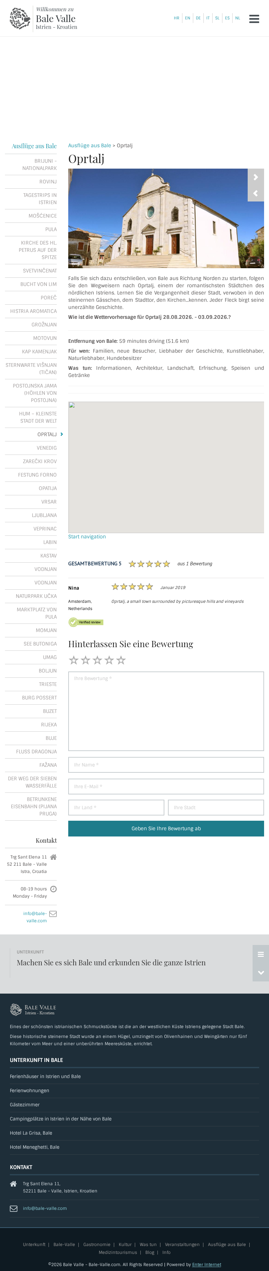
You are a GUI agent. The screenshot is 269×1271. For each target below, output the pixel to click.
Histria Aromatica (33, 311)
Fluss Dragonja (36, 751)
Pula (51, 229)
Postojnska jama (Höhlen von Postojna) (35, 393)
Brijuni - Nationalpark (39, 165)
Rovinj (48, 181)
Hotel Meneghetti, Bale (34, 1147)
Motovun (45, 338)
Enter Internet (206, 1264)
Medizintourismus (118, 1253)
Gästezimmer (25, 1105)
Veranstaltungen (182, 1245)
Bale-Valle (64, 1245)
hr (176, 18)
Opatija (48, 488)
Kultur (125, 1245)
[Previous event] (261, 972)
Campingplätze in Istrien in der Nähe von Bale (61, 1119)
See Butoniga (40, 644)
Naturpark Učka (36, 596)
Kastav (48, 556)
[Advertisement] (134, 86)
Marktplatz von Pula (37, 613)
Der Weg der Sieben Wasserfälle (32, 782)
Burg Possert (39, 697)
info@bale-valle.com (45, 1208)
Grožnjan (44, 324)
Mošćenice (43, 216)
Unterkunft (34, 1245)
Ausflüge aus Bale (89, 145)
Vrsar (49, 502)
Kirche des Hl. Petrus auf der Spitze (38, 250)
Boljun (48, 671)
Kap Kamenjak (39, 351)
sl (217, 18)
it (208, 18)
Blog (149, 1253)
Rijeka (49, 724)
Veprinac (45, 529)
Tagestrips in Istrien (40, 199)
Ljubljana (44, 515)
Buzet (50, 711)
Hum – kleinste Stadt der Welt (38, 417)
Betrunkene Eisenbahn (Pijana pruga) (34, 806)
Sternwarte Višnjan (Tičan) (31, 369)
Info (166, 1253)
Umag (50, 657)
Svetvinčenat (40, 271)
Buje (51, 738)
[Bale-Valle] (20, 18)
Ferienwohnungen (29, 1091)
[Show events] (261, 954)
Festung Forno (37, 475)
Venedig (47, 448)
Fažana (48, 765)
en (187, 18)
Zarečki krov (40, 461)
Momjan (46, 630)
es (227, 18)
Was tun (148, 1245)
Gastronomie (97, 1245)
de (198, 18)
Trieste (48, 684)
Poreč (49, 297)
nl (237, 18)
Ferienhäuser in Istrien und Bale (45, 1076)
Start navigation (87, 536)
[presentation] (256, 193)
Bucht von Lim (38, 284)
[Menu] (254, 19)
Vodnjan (45, 569)
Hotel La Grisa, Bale (31, 1133)
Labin (50, 542)
